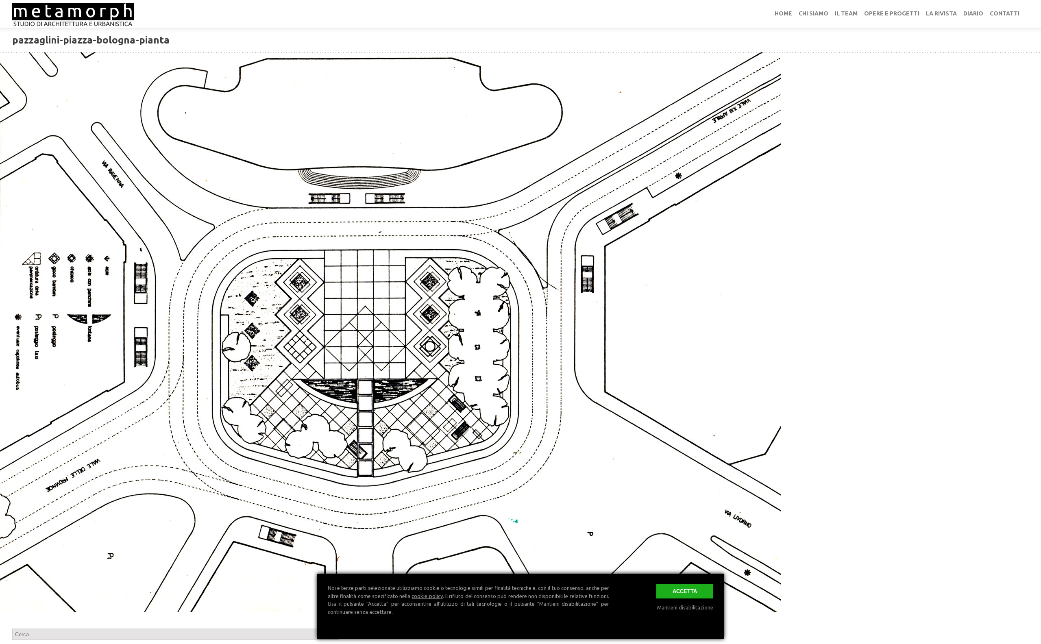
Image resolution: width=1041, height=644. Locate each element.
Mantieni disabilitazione (685, 607)
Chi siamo (813, 13)
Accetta (685, 591)
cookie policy (427, 596)
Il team (846, 13)
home (783, 13)
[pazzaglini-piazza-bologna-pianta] (520, 332)
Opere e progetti (891, 13)
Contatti (1004, 13)
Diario (973, 13)
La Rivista (941, 13)
